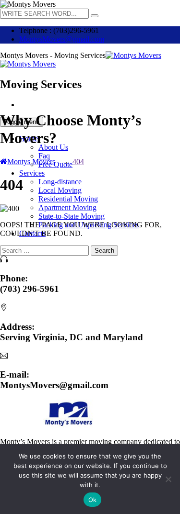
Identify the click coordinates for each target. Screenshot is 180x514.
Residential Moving (68, 199)
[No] (168, 479)
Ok (92, 499)
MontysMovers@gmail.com (61, 39)
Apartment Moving (67, 207)
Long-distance (60, 182)
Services (32, 173)
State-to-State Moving (71, 216)
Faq (44, 156)
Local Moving (60, 190)
